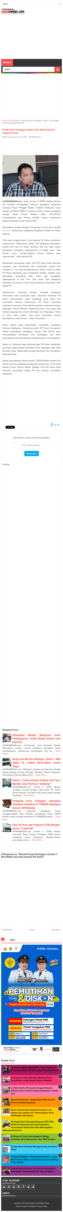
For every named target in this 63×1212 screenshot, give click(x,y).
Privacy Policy (42, 1206)
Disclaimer (32, 1206)
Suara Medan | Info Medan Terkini (37, 1203)
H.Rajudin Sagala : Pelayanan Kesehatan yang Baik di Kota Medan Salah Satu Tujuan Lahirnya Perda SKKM (35, 1159)
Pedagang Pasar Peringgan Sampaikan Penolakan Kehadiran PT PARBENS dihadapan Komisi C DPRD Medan (36, 804)
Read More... (41, 775)
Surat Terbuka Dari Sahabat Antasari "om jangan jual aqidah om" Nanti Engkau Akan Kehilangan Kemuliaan (32, 1113)
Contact (24, 1206)
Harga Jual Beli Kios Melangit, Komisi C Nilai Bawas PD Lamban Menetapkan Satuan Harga (36, 762)
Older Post (56, 930)
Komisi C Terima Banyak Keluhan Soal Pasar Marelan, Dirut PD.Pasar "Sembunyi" (36, 781)
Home (32, 930)
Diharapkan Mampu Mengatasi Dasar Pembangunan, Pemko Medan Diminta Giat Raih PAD (36, 738)
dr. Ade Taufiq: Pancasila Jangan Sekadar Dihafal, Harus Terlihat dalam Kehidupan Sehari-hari (35, 1091)
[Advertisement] (31, 37)
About (18, 1206)
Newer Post (7, 930)
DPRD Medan (36, 137)
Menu (8, 62)
